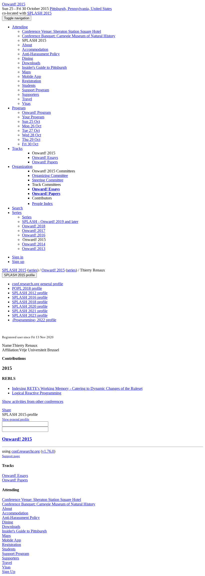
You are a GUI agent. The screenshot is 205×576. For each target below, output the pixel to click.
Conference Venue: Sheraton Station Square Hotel (61, 31)
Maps (26, 72)
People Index (42, 203)
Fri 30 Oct (30, 144)
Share (6, 410)
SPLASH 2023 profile (30, 315)
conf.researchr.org (26, 451)
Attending (20, 27)
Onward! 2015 (53, 270)
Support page (11, 456)
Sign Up (8, 571)
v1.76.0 (48, 451)
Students (29, 85)
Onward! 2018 (33, 226)
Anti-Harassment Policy (41, 54)
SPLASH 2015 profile (19, 275)
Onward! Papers (45, 162)
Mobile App (31, 76)
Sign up (18, 261)
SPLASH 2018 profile (30, 302)
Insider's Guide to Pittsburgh (44, 67)
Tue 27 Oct (31, 130)
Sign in (17, 257)
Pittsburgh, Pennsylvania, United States (81, 9)
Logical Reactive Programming (36, 393)
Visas (26, 103)
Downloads (31, 63)
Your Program (33, 117)
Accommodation (35, 49)
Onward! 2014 (33, 244)
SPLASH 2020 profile (30, 306)
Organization (22, 166)
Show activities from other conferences (32, 401)
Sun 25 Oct (31, 121)
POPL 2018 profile (27, 288)
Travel (27, 99)
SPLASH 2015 (39, 13)
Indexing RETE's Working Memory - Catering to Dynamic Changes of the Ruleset (77, 388)
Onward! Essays (45, 157)
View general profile (15, 419)
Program (19, 108)
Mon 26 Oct (31, 126)
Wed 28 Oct (31, 135)
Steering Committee (47, 180)
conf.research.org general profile (37, 284)
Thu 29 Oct (31, 139)
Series (27, 217)
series (32, 270)
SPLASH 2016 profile (30, 297)
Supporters (30, 94)
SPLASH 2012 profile (30, 293)
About (27, 45)
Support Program (35, 90)
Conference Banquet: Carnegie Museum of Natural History (68, 36)
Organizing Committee (50, 175)
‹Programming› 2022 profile (34, 320)
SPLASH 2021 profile (30, 311)
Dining (27, 58)
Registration (31, 81)
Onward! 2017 (33, 230)
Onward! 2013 (33, 248)
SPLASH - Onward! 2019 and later (50, 221)
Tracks (17, 148)
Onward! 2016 (33, 235)
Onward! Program (36, 112)
